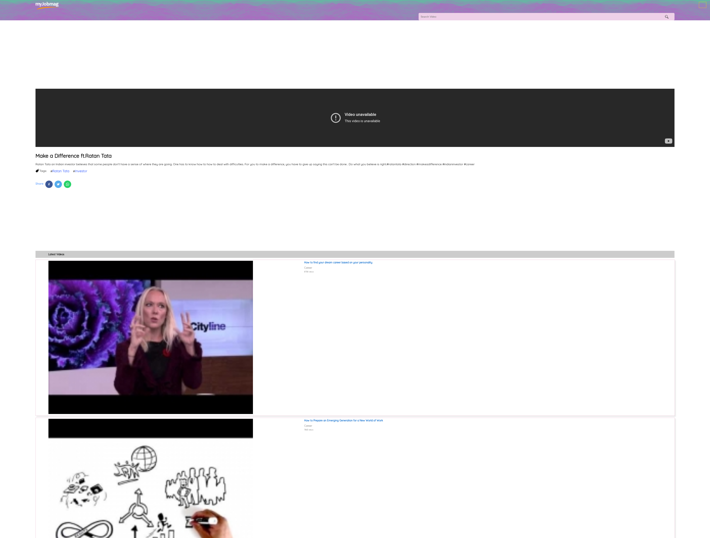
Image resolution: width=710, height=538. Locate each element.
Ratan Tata (60, 171)
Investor (81, 171)
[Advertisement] (111, 50)
